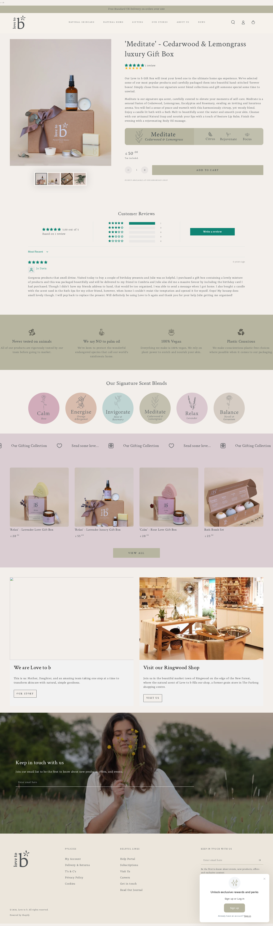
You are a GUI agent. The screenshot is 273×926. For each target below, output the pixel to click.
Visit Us (152, 698)
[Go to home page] (19, 22)
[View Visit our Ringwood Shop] (201, 618)
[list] (136, 344)
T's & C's (70, 871)
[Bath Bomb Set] (233, 497)
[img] (37, 262)
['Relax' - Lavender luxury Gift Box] (104, 497)
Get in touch (128, 883)
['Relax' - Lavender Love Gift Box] (39, 497)
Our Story (25, 693)
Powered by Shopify (20, 915)
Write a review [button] (212, 231)
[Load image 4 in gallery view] (80, 179)
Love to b (23, 910)
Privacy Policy (74, 877)
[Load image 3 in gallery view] (67, 179)
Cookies (70, 883)
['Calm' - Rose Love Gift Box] (169, 497)
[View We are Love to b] (72, 618)
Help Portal (127, 859)
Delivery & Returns (77, 865)
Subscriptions (129, 865)
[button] (233, 22)
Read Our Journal (131, 890)
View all (136, 553)
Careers (125, 877)
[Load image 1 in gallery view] (41, 179)
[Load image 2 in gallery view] (54, 179)
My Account (73, 859)
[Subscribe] (192, 782)
